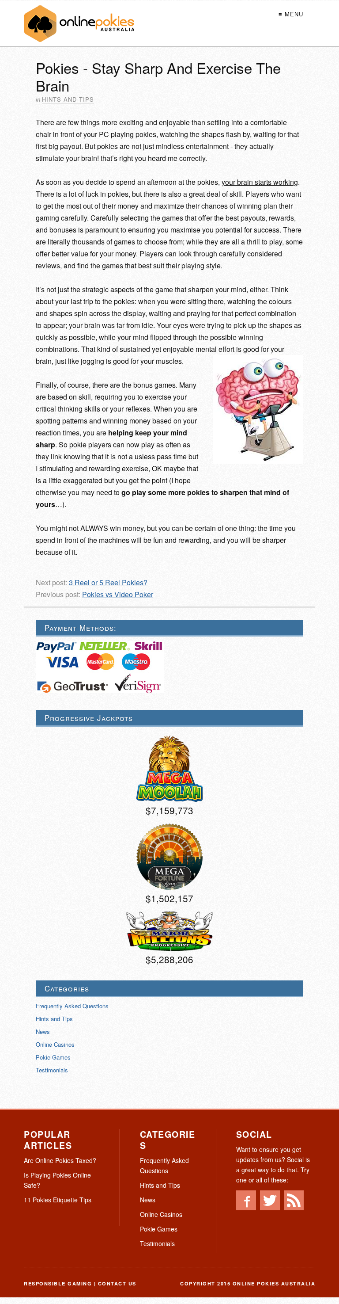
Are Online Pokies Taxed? (60, 1160)
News (43, 1031)
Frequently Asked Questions (72, 1006)
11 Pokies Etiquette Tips (57, 1199)
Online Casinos (55, 1044)
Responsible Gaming (58, 1283)
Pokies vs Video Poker (117, 594)
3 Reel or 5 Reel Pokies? (108, 582)
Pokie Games (53, 1057)
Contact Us (117, 1283)
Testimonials (52, 1070)
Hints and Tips (68, 99)
